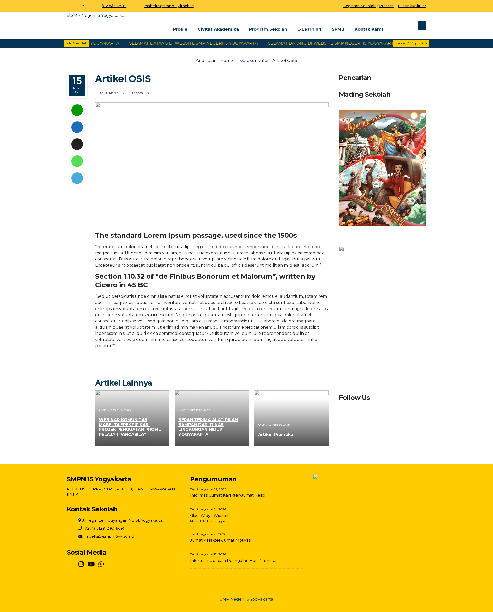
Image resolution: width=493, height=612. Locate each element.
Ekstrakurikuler (412, 6)
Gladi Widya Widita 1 (209, 515)
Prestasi (386, 6)
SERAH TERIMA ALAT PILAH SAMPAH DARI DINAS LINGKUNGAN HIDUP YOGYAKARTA (208, 427)
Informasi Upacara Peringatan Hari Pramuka (233, 560)
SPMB (338, 29)
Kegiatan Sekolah (359, 6)
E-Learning (309, 29)
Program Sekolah (268, 29)
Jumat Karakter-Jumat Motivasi (220, 540)
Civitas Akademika (218, 29)
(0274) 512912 (114, 6)
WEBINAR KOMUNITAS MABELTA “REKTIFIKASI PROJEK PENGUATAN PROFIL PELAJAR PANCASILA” (130, 427)
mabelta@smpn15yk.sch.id (169, 6)
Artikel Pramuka (275, 434)
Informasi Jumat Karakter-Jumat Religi (227, 495)
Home (226, 60)
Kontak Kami (369, 29)
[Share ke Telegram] (77, 178)
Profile (180, 29)
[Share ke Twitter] (77, 144)
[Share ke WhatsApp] (77, 161)
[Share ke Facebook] (77, 127)
